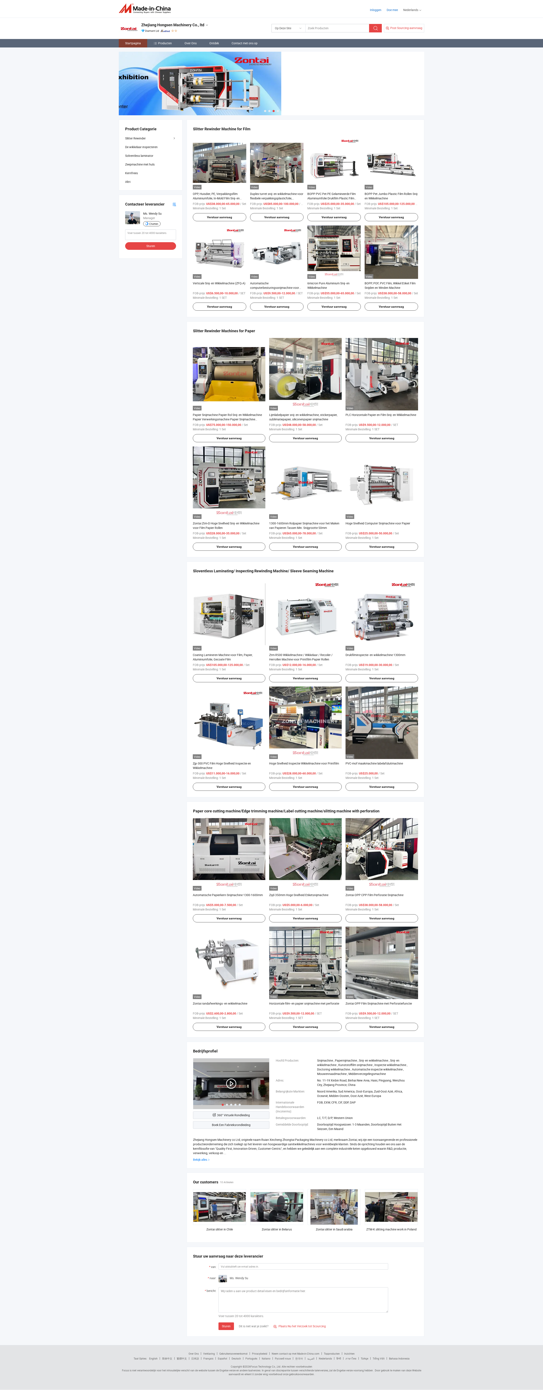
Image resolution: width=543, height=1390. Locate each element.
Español (222, 1358)
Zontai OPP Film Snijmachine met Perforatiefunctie (379, 1003)
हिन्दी (338, 1358)
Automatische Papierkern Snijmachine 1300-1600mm (228, 895)
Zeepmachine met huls (140, 164)
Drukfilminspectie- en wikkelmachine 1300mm (375, 655)
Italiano (266, 1358)
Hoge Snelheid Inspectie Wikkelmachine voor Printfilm (304, 763)
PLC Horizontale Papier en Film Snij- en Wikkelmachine (381, 415)
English (153, 1358)
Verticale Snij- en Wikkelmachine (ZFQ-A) (219, 283)
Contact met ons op (245, 43)
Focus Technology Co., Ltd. (266, 1366)
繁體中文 (182, 1358)
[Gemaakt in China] (146, 8)
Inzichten (349, 1353)
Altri (127, 182)
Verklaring (209, 1353)
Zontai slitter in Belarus (277, 1229)
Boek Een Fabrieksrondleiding (231, 1125)
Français (208, 1358)
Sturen (226, 1326)
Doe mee (392, 10)
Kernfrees (131, 173)
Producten (165, 43)
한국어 (299, 1358)
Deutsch (236, 1358)
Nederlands (325, 1358)
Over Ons (191, 43)
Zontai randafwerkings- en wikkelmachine (220, 1003)
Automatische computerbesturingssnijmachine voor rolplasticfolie (274, 287)
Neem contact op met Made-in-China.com (295, 1353)
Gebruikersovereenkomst (233, 1353)
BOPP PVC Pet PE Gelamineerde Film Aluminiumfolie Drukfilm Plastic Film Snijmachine (331, 198)
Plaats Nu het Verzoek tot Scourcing (299, 1326)
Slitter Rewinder (135, 138)
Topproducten (332, 1353)
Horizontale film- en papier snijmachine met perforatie (304, 1003)
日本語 (195, 1358)
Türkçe (364, 1358)
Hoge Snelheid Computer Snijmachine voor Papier (378, 523)
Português (251, 1358)
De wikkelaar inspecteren (141, 147)
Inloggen (375, 10)
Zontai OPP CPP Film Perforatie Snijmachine (374, 895)
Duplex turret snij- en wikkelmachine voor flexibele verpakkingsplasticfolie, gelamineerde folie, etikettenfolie (276, 198)
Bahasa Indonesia (399, 1358)
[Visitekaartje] (174, 204)
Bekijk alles (200, 1160)
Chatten (153, 223)
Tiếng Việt (379, 1358)
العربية (310, 1358)
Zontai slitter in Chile (219, 1229)
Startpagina (133, 43)
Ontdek (214, 43)
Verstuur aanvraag (219, 217)
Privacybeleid (259, 1353)
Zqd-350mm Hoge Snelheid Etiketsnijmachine (298, 895)
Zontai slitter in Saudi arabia (334, 1229)
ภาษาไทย (351, 1358)
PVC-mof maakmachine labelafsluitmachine (374, 763)
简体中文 (167, 1358)
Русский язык (283, 1358)
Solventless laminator (139, 156)
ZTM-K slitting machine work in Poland (391, 1229)
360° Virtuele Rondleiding (233, 1115)
